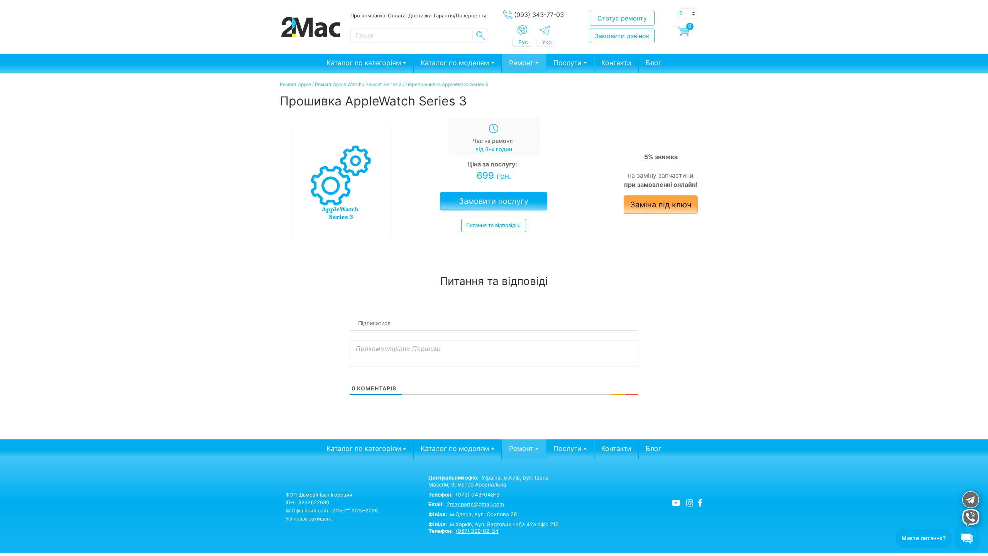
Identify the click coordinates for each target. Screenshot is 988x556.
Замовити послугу (493, 201)
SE (480, 35)
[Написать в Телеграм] (545, 30)
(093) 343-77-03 (539, 15)
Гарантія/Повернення (460, 15)
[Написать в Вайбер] (522, 30)
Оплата (397, 15)
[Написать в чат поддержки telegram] (970, 499)
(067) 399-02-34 (477, 531)
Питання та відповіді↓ (493, 225)
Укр (547, 42)
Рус (523, 42)
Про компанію (367, 15)
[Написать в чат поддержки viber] (970, 517)
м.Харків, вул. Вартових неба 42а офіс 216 (493, 524)
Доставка (419, 15)
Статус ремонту (622, 18)
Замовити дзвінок (622, 36)
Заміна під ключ (660, 204)
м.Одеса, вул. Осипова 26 (472, 514)
